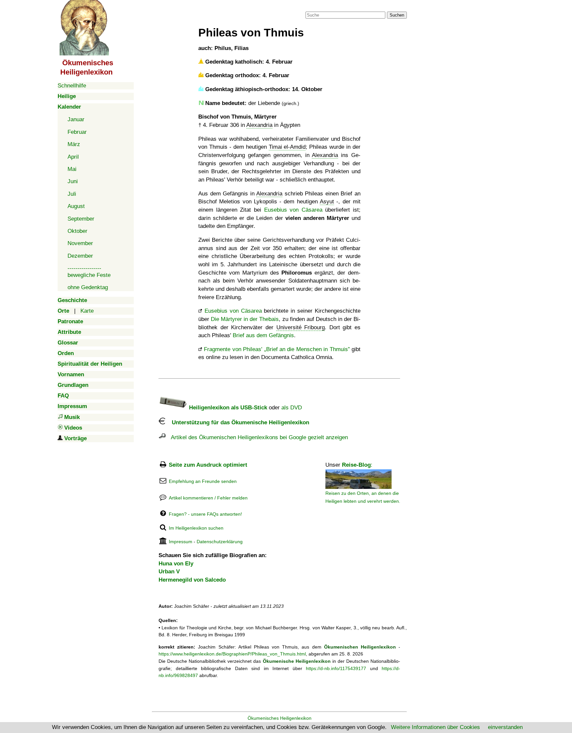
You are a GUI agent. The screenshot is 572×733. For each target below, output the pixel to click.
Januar (76, 119)
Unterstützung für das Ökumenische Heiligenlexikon (237, 422)
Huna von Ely (176, 563)
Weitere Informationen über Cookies (435, 727)
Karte (87, 311)
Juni (73, 181)
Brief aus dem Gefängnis (263, 335)
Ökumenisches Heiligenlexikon (279, 718)
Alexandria (259, 125)
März (74, 144)
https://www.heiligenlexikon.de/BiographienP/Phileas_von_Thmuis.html (232, 653)
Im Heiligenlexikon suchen (196, 528)
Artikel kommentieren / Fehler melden (208, 497)
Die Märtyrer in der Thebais (245, 319)
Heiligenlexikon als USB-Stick (227, 407)
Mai (72, 169)
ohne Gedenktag (88, 287)
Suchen (397, 15)
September (81, 219)
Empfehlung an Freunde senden (203, 481)
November (80, 243)
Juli (72, 194)
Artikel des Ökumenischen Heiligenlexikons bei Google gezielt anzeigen (257, 437)
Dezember (80, 256)
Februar (77, 132)
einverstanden (505, 727)
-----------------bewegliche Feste (89, 271)
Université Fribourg (300, 327)
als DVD (291, 407)
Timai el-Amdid (287, 147)
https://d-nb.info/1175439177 (336, 668)
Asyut (327, 201)
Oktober (77, 231)
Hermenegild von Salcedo (192, 580)
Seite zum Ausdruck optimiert (208, 465)
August (76, 206)
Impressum (180, 541)
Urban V (169, 571)
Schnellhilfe (72, 85)
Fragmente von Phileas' (276, 349)
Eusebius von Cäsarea (293, 210)
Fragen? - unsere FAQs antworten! (205, 514)
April (73, 157)
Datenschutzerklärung (220, 541)
